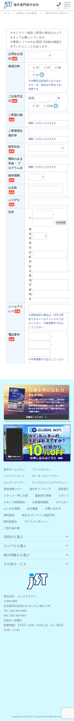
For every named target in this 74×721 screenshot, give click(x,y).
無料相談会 (10, 521)
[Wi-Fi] (37, 443)
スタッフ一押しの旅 (16, 495)
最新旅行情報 (43, 495)
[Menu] (67, 4)
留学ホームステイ (14, 469)
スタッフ (63, 495)
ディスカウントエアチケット (49, 482)
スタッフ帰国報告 (14, 502)
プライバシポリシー (36, 521)
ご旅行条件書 (12, 528)
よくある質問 (12, 508)
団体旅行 (63, 489)
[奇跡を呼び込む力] (37, 403)
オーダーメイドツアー (45, 476)
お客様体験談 (40, 502)
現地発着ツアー (13, 489)
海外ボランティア (40, 489)
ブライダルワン (41, 469)
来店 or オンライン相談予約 (38, 515)
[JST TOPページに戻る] (37, 588)
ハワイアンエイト (14, 476)
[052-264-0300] (58, 6)
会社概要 (32, 508)
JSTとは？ (62, 502)
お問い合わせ (53, 508)
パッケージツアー (14, 482)
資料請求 (9, 515)
